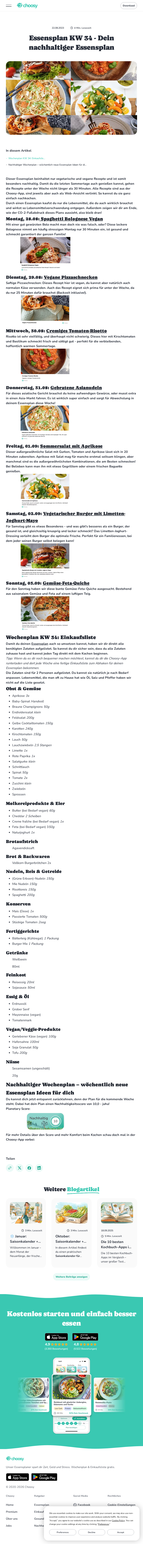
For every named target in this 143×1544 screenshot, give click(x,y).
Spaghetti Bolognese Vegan (71, 218)
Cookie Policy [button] (118, 1520)
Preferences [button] (103, 1524)
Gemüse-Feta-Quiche (66, 583)
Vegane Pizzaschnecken (70, 277)
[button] (9, 5)
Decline (91, 1532)
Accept (120, 1532)
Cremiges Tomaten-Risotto (76, 330)
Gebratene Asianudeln (76, 387)
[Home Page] (27, 5)
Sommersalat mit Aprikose (71, 446)
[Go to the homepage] (15, 1458)
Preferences (63, 1532)
